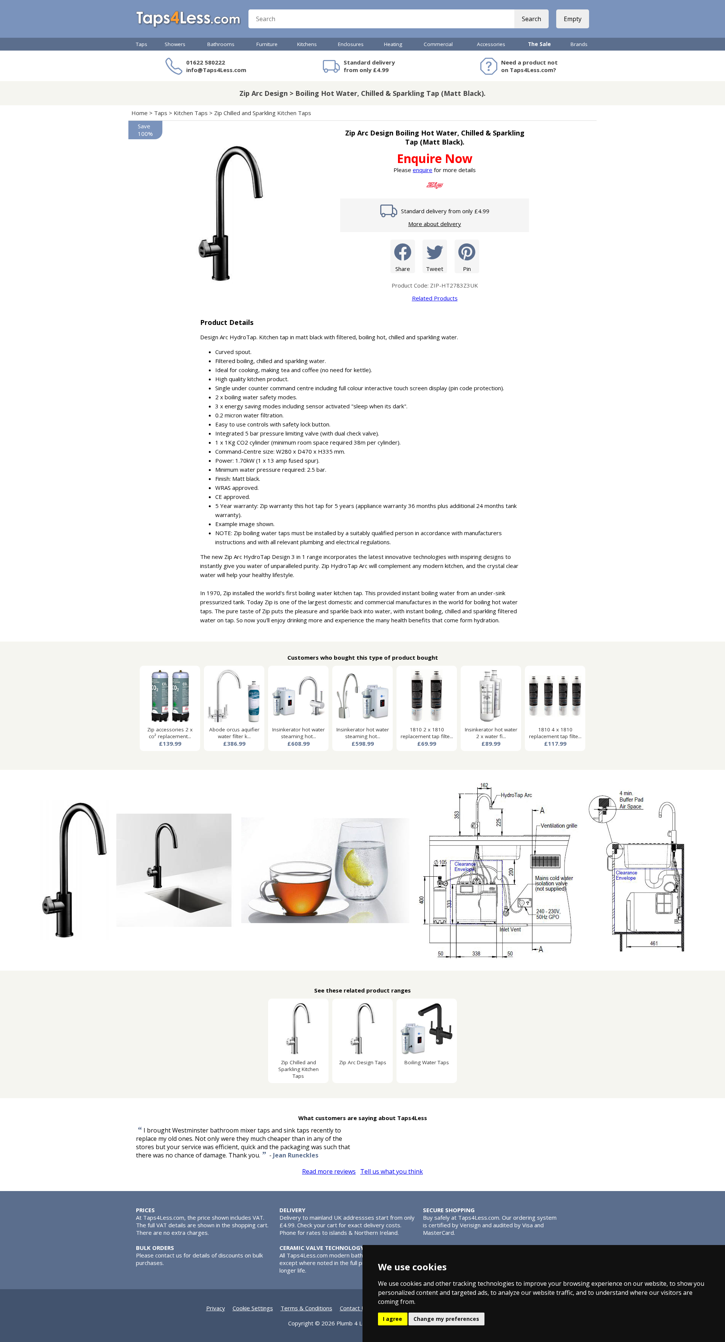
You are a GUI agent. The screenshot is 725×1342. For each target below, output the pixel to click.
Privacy (215, 1308)
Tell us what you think (391, 1171)
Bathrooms (220, 44)
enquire (422, 170)
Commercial (438, 44)
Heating (393, 44)
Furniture (267, 44)
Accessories (491, 44)
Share (402, 268)
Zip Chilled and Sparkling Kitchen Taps (262, 113)
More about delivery (434, 224)
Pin (467, 268)
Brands (579, 44)
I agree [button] (392, 1318)
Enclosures (351, 44)
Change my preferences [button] (446, 1318)
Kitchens (307, 44)
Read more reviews (329, 1171)
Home (139, 113)
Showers (175, 44)
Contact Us (354, 1308)
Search (531, 19)
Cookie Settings (253, 1308)
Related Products (435, 298)
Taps (141, 44)
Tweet (434, 268)
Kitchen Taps (191, 113)
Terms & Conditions (306, 1308)
